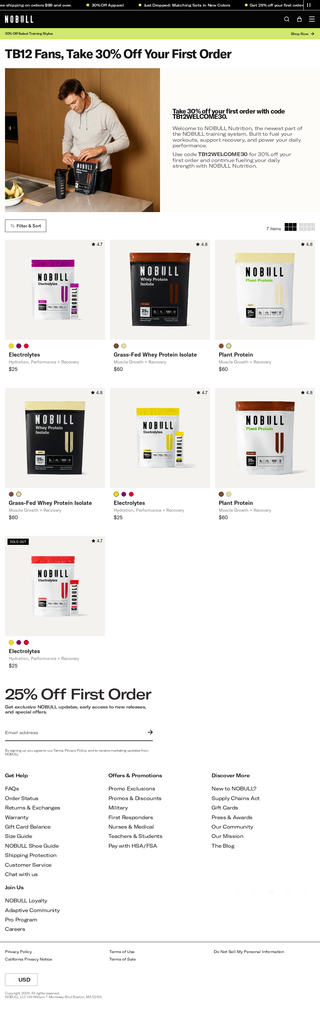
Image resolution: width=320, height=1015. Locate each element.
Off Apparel (103, 5)
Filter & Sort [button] (29, 226)
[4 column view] (307, 227)
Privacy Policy (18, 952)
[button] (308, 5)
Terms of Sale (122, 959)
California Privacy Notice (28, 959)
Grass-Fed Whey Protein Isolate (155, 354)
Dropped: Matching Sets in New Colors (183, 5)
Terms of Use (122, 952)
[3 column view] (290, 227)
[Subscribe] (149, 732)
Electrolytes (24, 354)
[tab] (11, 346)
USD (28, 981)
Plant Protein (236, 354)
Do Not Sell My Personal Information (249, 952)
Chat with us (21, 874)
